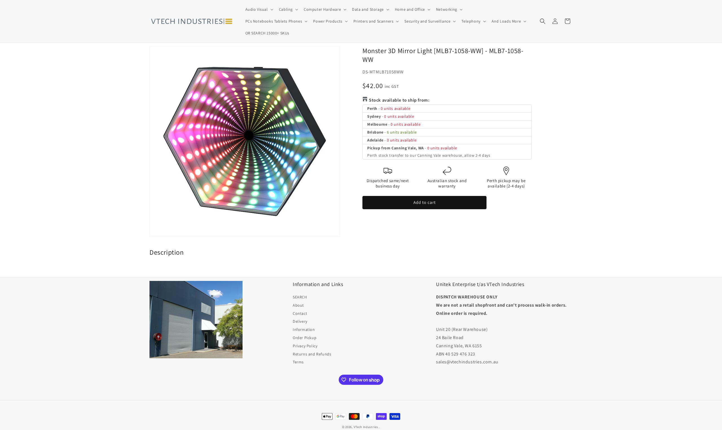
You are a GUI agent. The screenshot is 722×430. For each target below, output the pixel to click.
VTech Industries (366, 427)
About (298, 305)
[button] (259, 9)
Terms (298, 361)
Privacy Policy (305, 345)
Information (304, 329)
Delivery (300, 321)
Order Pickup (304, 337)
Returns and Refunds (312, 354)
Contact (300, 313)
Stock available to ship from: (399, 100)
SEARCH (300, 297)
